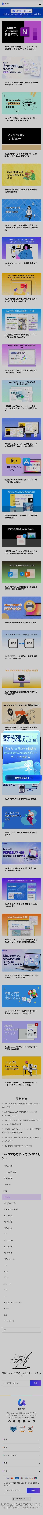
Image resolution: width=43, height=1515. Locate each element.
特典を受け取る (22, 777)
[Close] (21, 787)
